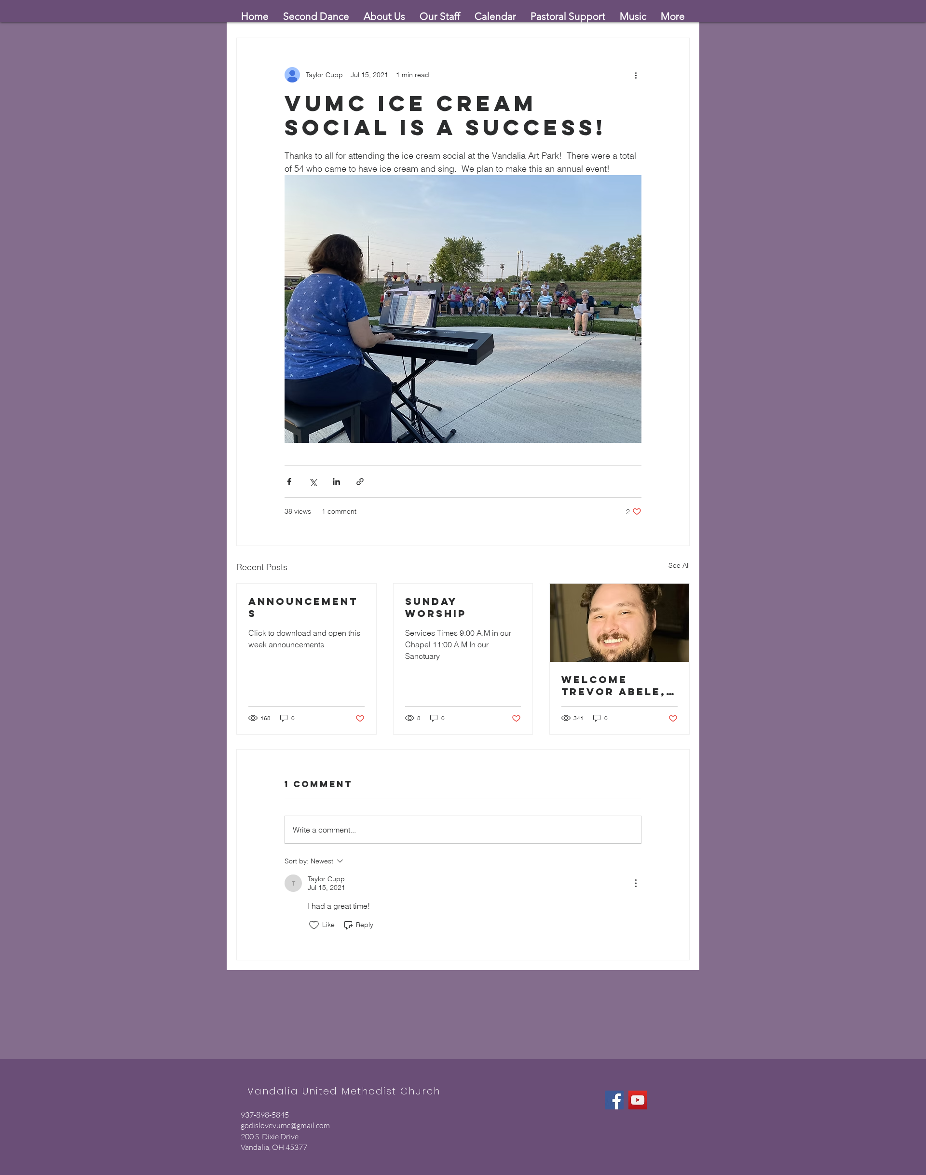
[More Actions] (635, 883)
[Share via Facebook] (289, 481)
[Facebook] (614, 1100)
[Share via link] (360, 481)
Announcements (303, 607)
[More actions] (635, 75)
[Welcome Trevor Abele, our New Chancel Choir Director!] (619, 623)
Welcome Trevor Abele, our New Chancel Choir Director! (615, 685)
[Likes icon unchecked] (314, 925)
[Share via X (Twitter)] (312, 481)
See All (679, 565)
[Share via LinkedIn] (336, 481)
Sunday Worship (435, 607)
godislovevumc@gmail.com (285, 1125)
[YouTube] (637, 1100)
